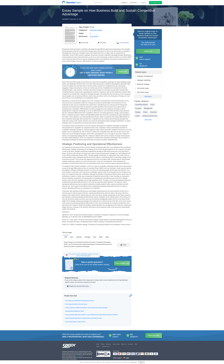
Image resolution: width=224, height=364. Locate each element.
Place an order (153, 335)
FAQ (136, 344)
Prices (102, 344)
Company (138, 108)
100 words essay (143, 88)
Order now (122, 72)
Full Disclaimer (79, 356)
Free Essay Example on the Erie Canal (76, 304)
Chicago (87, 237)
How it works (116, 344)
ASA (94, 237)
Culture (137, 116)
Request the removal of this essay (79, 286)
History (145, 112)
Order (97, 344)
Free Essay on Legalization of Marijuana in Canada (80, 300)
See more (148, 96)
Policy (152, 104)
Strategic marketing (143, 80)
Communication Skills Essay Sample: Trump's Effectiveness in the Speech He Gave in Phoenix (92, 314)
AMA (107, 237)
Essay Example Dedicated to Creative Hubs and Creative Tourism (84, 318)
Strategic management (145, 76)
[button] (71, 2)
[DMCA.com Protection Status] (103, 355)
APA (65, 237)
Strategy (137, 112)
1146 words (94, 36)
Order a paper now (122, 263)
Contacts (130, 344)
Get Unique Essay (155, 2)
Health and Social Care (150, 116)
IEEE (101, 237)
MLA (71, 237)
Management (148, 108)
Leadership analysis (141, 104)
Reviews (108, 344)
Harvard (79, 237)
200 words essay (143, 92)
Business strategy (96, 30)
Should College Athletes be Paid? (75, 311)
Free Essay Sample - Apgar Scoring (75, 321)
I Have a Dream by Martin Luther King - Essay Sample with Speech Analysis (86, 307)
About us (123, 344)
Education (153, 112)
